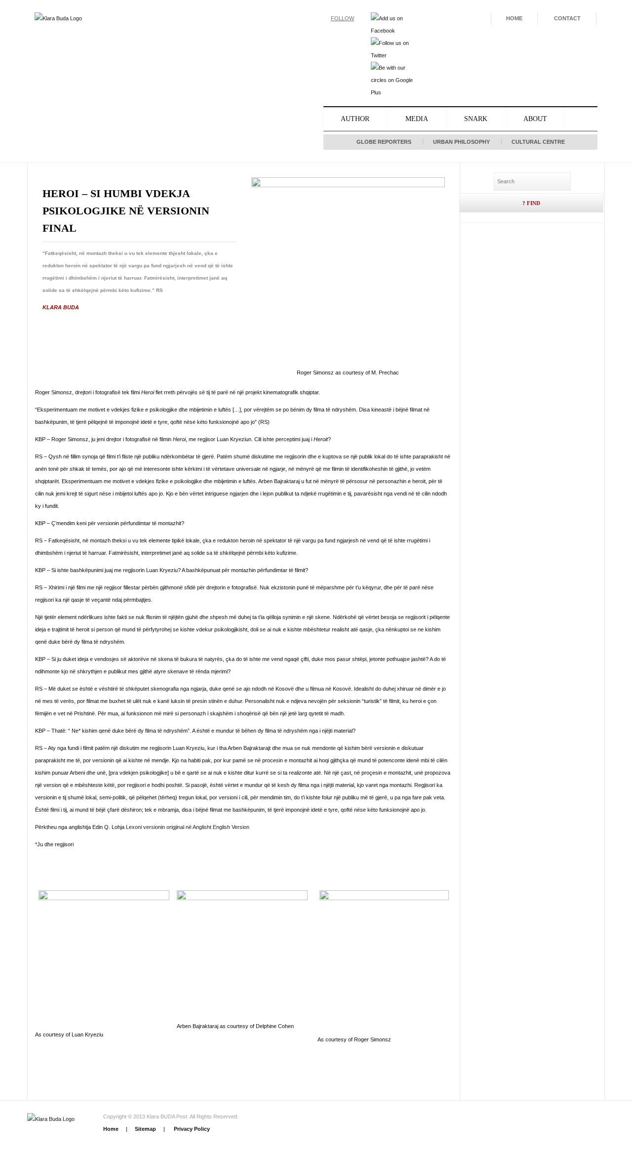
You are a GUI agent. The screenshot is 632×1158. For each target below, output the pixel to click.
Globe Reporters (383, 142)
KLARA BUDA (60, 307)
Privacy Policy (191, 1129)
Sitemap (145, 1129)
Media (416, 119)
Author (355, 119)
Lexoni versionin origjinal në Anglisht (168, 827)
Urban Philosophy (461, 142)
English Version (231, 827)
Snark (475, 119)
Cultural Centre (538, 142)
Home (514, 18)
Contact (567, 18)
